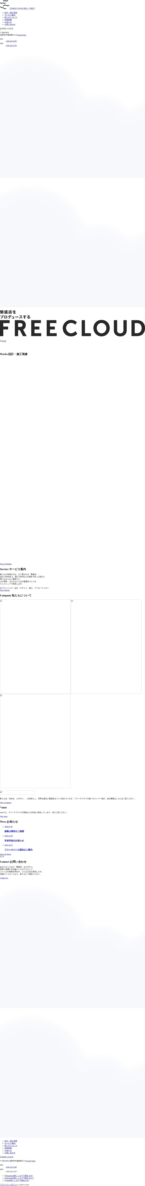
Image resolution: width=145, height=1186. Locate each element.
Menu (32, 8)
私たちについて (11, 17)
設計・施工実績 (11, 13)
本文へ (26, 8)
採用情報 (8, 20)
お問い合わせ (10, 24)
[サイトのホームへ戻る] (11, 8)
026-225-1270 (11, 46)
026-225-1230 (11, 41)
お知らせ (8, 22)
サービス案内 (10, 15)
